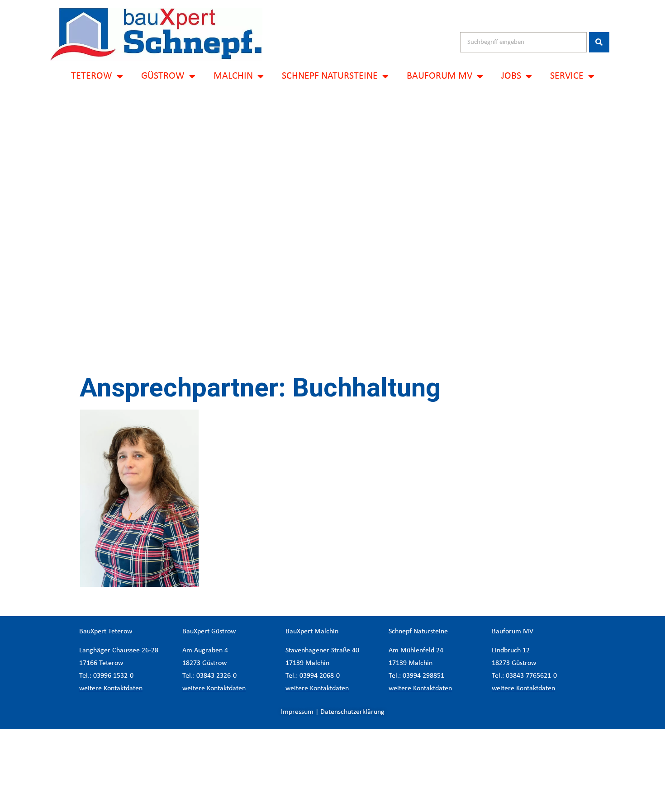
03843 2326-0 (216, 675)
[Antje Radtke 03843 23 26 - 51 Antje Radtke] (140, 498)
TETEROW (91, 76)
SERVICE (567, 76)
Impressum (297, 712)
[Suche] (599, 42)
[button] (332, 763)
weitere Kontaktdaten (110, 688)
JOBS (511, 76)
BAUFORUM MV (439, 76)
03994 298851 (423, 675)
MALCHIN (233, 76)
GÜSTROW (163, 76)
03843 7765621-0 (531, 675)
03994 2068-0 (319, 675)
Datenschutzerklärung (352, 712)
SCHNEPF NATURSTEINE (330, 76)
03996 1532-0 (113, 675)
